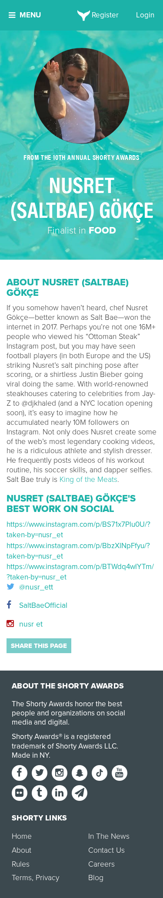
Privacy (47, 877)
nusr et (30, 624)
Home (22, 836)
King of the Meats (88, 479)
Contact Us (106, 850)
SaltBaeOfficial (42, 605)
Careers (101, 864)
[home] (81, 15)
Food (102, 230)
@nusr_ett (35, 587)
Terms (22, 877)
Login (145, 15)
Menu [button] (30, 15)
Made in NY (30, 755)
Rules (21, 864)
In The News (109, 836)
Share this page (39, 646)
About (21, 850)
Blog (95, 877)
